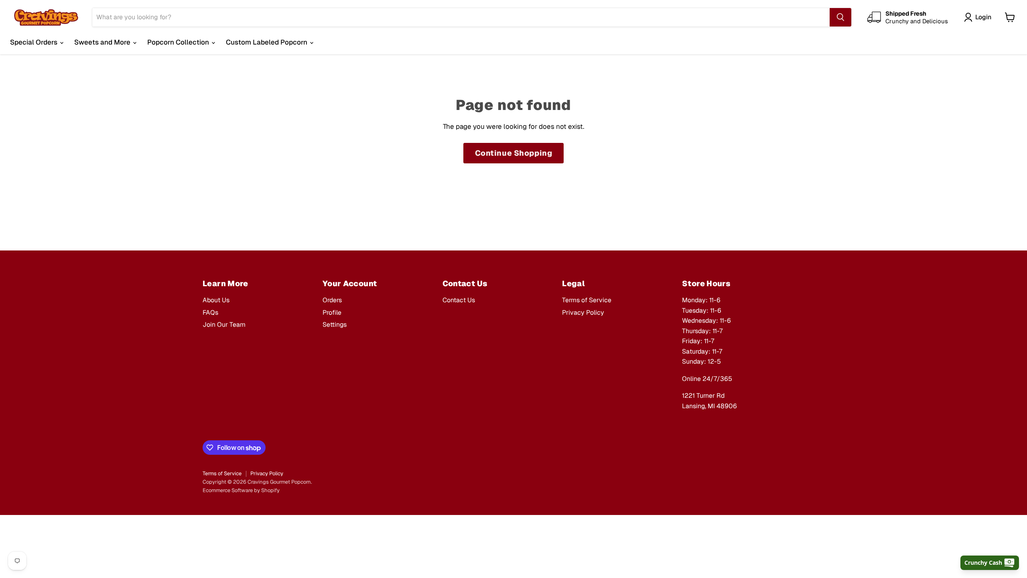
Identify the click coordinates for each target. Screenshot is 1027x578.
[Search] (840, 17)
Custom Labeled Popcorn (267, 42)
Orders (332, 300)
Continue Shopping (513, 153)
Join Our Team (224, 324)
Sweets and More (103, 42)
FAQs (210, 312)
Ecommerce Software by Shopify (241, 490)
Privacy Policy (583, 312)
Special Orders (34, 42)
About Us (216, 300)
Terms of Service (586, 300)
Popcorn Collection (179, 42)
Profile (332, 312)
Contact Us (458, 300)
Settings (335, 324)
